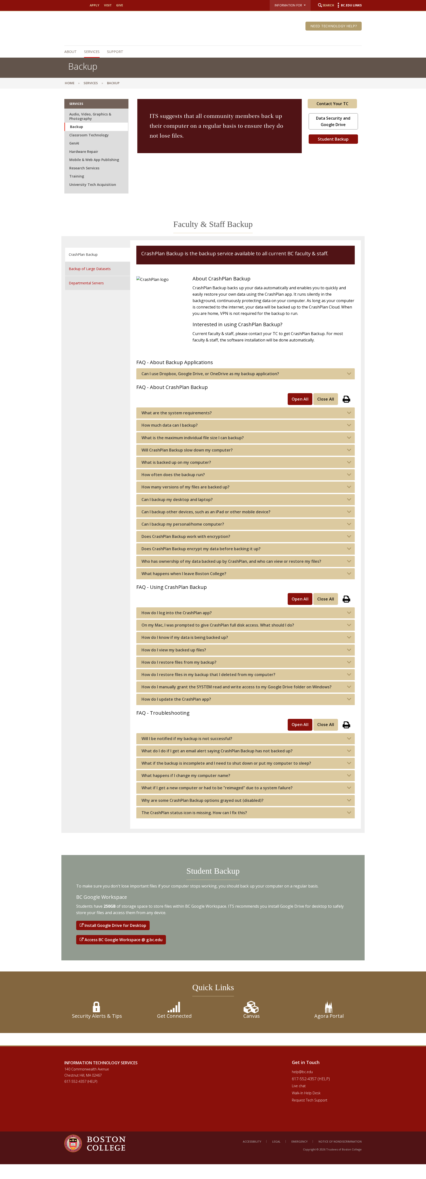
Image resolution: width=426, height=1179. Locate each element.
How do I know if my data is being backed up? (185, 637)
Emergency (299, 1141)
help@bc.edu (302, 1071)
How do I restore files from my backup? (179, 662)
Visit (108, 5)
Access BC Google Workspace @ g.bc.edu (123, 939)
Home (69, 83)
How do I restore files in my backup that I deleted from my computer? (208, 674)
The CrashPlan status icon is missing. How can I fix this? (194, 812)
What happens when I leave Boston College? (184, 573)
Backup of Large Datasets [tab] (90, 268)
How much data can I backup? (170, 425)
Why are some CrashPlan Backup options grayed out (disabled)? (203, 800)
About (70, 51)
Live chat (299, 1085)
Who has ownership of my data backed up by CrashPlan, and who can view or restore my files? (231, 561)
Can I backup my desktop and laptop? (177, 499)
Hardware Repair (83, 151)
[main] (213, 569)
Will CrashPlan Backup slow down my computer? (187, 450)
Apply (94, 5)
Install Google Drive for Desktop (115, 925)
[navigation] (210, 52)
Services (92, 51)
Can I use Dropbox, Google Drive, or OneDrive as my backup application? (210, 373)
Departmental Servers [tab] (86, 283)
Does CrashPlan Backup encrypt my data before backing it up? (201, 548)
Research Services (84, 168)
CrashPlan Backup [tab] (83, 254)
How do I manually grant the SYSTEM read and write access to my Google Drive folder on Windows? (237, 687)
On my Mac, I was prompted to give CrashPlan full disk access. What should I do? (218, 625)
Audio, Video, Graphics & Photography (90, 116)
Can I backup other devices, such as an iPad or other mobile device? (206, 512)
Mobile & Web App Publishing (94, 159)
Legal (276, 1141)
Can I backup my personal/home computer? (183, 524)
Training (76, 176)
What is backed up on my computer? (176, 462)
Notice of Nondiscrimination (340, 1141)
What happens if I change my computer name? (186, 775)
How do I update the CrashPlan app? (176, 699)
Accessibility (252, 1141)
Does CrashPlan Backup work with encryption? (186, 536)
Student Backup (333, 139)
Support (115, 51)
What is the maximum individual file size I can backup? (193, 437)
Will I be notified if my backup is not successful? (187, 738)
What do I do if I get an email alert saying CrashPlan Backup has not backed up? (217, 751)
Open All (300, 399)
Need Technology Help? (333, 26)
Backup (76, 126)
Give (119, 5)
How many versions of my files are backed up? (186, 487)
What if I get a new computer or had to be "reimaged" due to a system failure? (217, 788)
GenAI (74, 143)
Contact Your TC (332, 103)
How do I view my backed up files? (174, 650)
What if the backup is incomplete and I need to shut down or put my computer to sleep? (226, 763)
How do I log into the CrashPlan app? (177, 612)
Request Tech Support (309, 1100)
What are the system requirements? (177, 413)
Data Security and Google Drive (333, 121)
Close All (325, 399)
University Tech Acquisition (92, 184)
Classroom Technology (89, 135)
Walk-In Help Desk (306, 1093)
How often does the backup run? (173, 474)
